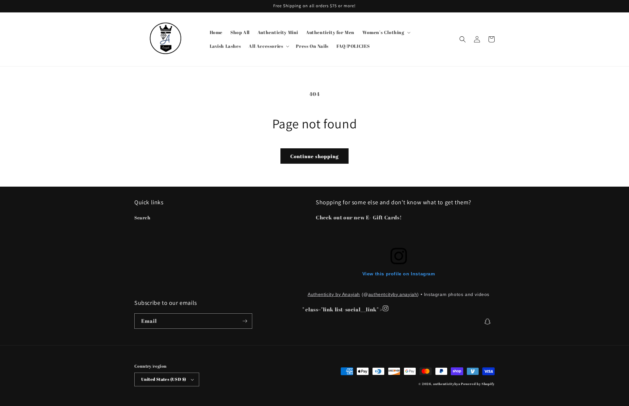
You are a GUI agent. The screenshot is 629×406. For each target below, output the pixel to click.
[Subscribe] (245, 321)
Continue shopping (314, 156)
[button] (385, 32)
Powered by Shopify (478, 383)
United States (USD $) (163, 379)
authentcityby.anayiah (392, 294)
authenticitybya (446, 383)
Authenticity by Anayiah (334, 294)
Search (142, 217)
